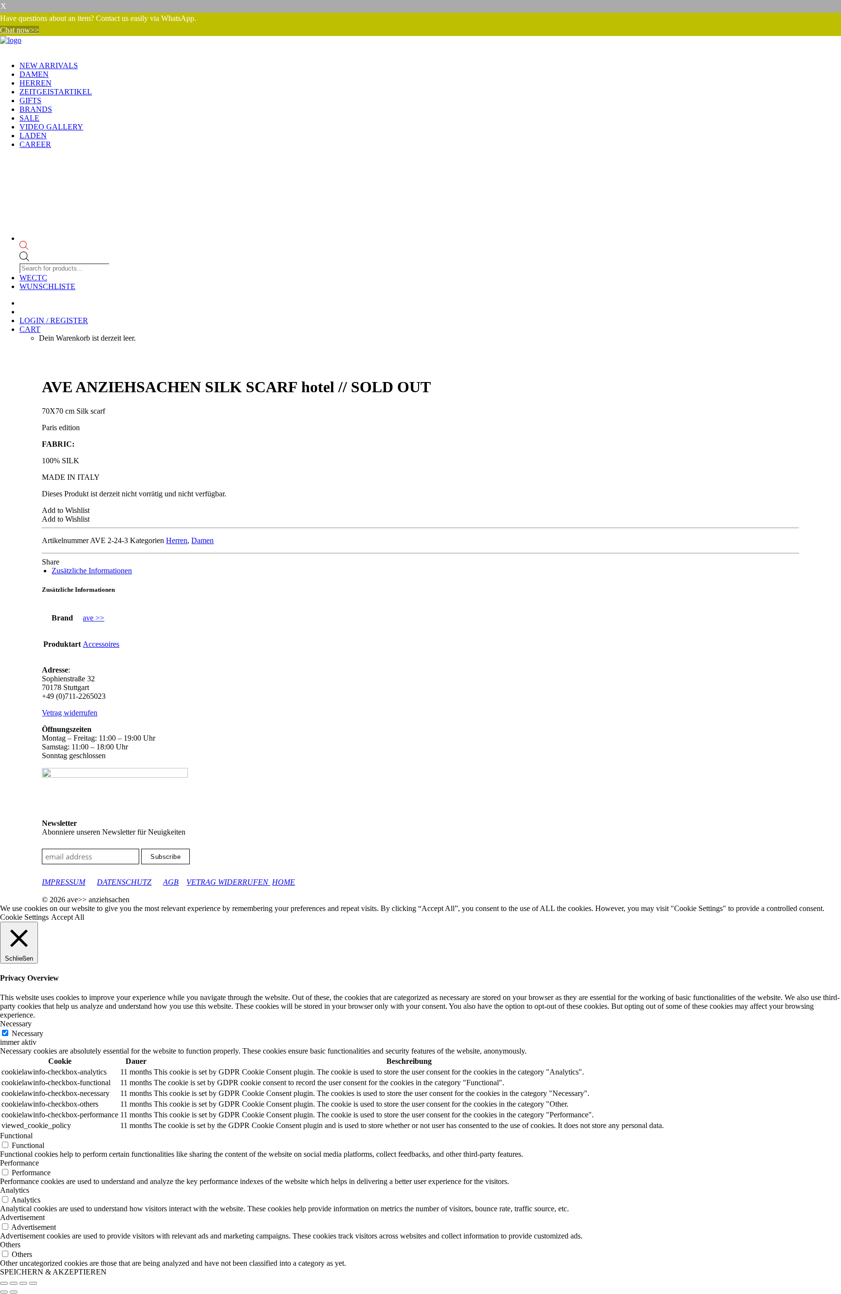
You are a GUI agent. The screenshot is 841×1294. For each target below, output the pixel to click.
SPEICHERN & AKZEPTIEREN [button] (53, 1272)
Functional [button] (16, 1135)
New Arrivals (48, 65)
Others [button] (10, 1244)
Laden (33, 135)
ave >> (93, 618)
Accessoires (101, 644)
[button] (66, 510)
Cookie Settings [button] (24, 917)
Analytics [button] (14, 1190)
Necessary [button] (16, 1024)
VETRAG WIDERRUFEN (228, 882)
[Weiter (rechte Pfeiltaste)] (14, 1292)
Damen (34, 74)
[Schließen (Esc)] (33, 1283)
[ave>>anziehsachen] (420, 45)
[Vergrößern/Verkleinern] (4, 1283)
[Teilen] (23, 1283)
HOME (283, 882)
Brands (35, 109)
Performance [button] (19, 1163)
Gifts (30, 100)
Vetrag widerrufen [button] (69, 713)
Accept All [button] (67, 917)
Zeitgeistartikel (55, 92)
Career (35, 144)
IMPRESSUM (63, 882)
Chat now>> (19, 30)
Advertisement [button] (22, 1217)
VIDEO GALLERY (51, 127)
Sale (29, 118)
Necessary (27, 1033)
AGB (171, 882)
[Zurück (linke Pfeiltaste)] (4, 1292)
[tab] (92, 570)
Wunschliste (47, 286)
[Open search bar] (65, 246)
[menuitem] (430, 65)
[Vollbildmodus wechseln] (14, 1283)
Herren (35, 83)
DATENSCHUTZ (124, 882)
